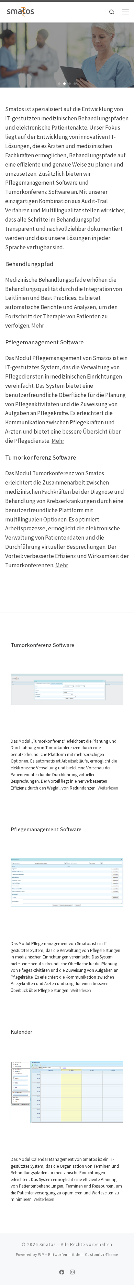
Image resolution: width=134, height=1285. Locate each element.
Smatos (48, 1244)
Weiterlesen (108, 788)
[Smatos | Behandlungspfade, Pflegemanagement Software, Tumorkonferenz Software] (20, 11)
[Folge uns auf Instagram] (72, 1272)
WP (41, 1254)
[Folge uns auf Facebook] (62, 1272)
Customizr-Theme (101, 1254)
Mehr (37, 325)
